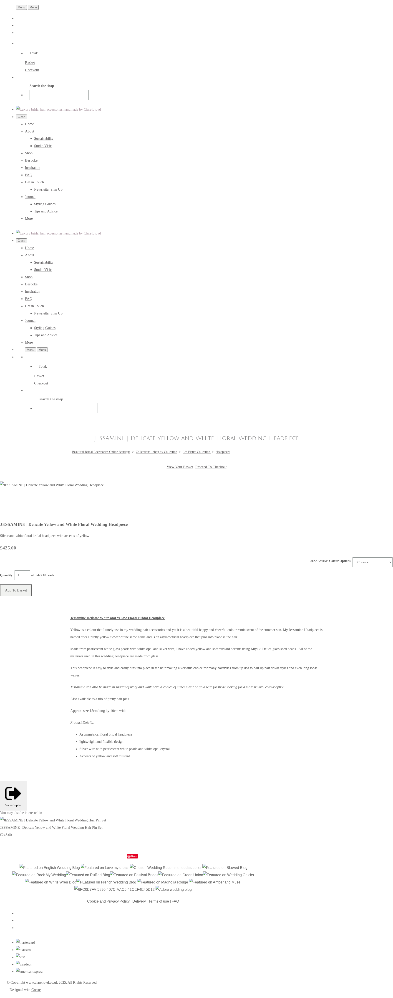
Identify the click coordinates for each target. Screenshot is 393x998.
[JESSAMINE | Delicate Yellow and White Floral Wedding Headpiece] (7, 499)
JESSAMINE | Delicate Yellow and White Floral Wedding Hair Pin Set (51, 827)
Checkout (32, 70)
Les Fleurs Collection (197, 452)
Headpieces (223, 452)
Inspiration (32, 168)
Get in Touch (34, 182)
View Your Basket (180, 467)
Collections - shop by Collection (156, 452)
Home (29, 124)
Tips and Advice (46, 211)
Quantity (6, 575)
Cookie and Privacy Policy (109, 901)
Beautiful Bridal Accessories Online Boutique (101, 452)
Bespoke (31, 160)
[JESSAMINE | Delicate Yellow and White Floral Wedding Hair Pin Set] (53, 820)
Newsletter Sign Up (48, 189)
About (29, 131)
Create (36, 990)
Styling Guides (44, 204)
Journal (30, 197)
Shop (29, 153)
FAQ (28, 175)
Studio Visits (43, 146)
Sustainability (43, 138)
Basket (30, 63)
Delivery (139, 901)
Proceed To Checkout (211, 467)
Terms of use (159, 901)
